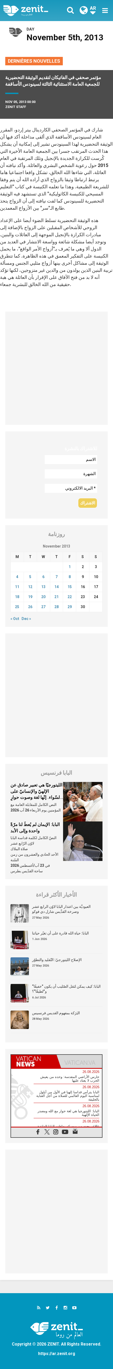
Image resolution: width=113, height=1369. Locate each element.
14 (56, 587)
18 (17, 597)
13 (43, 587)
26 (30, 607)
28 (56, 607)
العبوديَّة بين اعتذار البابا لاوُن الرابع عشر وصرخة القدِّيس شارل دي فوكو (61, 909)
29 (70, 607)
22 (70, 597)
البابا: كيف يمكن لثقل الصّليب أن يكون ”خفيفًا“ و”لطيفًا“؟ (66, 989)
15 (70, 587)
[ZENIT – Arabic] (31, 10)
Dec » (26, 619)
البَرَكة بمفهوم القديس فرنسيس (56, 1013)
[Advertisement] (56, 368)
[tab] (33, 1061)
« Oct (15, 619)
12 (30, 587)
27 (43, 607)
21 (56, 597)
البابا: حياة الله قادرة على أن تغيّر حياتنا (60, 933)
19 (30, 597)
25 (17, 607)
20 (43, 597)
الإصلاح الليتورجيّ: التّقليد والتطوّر (57, 960)
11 (17, 587)
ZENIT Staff (15, 107)
